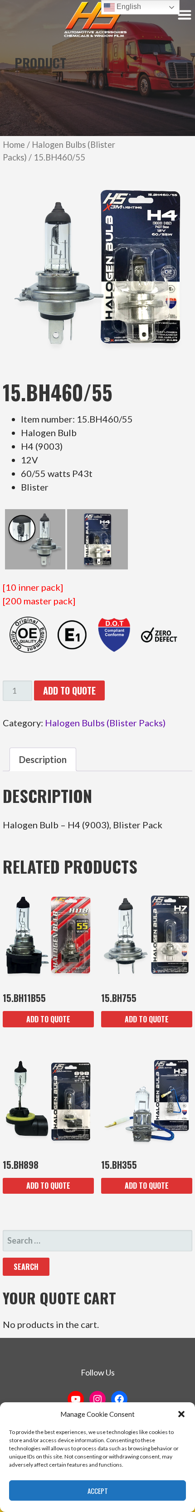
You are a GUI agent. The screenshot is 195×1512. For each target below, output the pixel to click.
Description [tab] (43, 759)
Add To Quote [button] (48, 1019)
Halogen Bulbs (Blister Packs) (105, 722)
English (128, 6)
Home (14, 145)
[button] (181, 1414)
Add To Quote (69, 690)
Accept (98, 1491)
